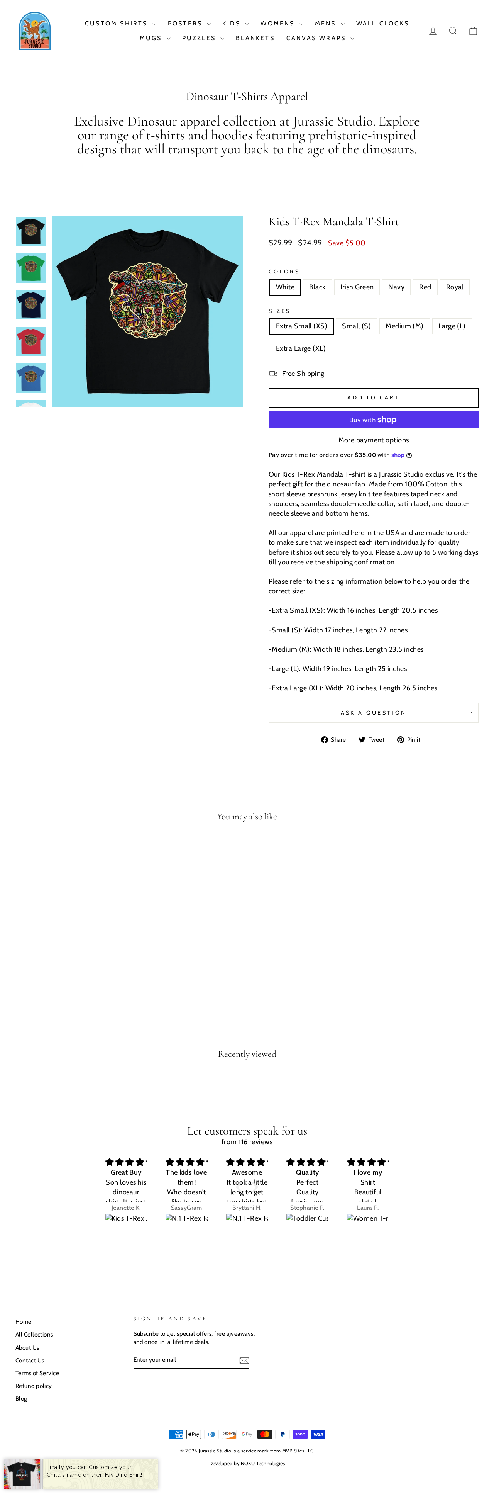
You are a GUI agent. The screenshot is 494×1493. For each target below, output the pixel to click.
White (285, 287)
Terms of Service (37, 1373)
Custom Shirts (118, 23)
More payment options (373, 440)
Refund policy (33, 1385)
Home (23, 1321)
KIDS (232, 23)
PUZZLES (200, 38)
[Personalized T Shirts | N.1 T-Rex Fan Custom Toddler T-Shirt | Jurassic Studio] (247, 1224)
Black (317, 287)
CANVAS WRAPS (317, 38)
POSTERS (186, 23)
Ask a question (373, 712)
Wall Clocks (382, 23)
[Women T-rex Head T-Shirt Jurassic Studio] (368, 1224)
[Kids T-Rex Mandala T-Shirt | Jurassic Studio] (34, 31)
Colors (284, 271)
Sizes (280, 310)
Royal (455, 287)
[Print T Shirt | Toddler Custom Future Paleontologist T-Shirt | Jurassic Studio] (307, 1224)
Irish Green (357, 287)
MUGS (152, 38)
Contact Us (29, 1360)
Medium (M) (405, 326)
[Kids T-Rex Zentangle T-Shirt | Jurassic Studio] (126, 1224)
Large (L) (452, 326)
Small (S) (356, 326)
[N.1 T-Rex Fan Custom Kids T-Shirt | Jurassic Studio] (187, 1224)
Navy (396, 287)
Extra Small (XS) (301, 326)
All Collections (34, 1334)
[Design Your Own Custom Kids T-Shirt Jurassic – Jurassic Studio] (22, 1474)
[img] (126, 1162)
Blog (21, 1398)
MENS (327, 23)
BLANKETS (255, 38)
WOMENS (279, 23)
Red (425, 287)
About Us (27, 1347)
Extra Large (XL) (301, 348)
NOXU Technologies (263, 1463)
